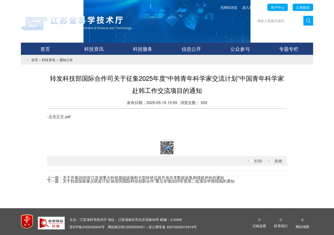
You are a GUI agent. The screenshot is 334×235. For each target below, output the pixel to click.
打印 (258, 161)
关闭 (278, 161)
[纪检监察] (259, 219)
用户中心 (277, 7)
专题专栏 (289, 48)
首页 (45, 48)
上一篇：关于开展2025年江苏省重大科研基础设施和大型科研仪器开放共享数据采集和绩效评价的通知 (135, 177)
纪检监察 (259, 225)
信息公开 (191, 48)
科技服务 (142, 48)
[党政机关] (27, 221)
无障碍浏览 (228, 7)
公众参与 (240, 48)
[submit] (308, 21)
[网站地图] (302, 219)
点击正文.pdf (59, 116)
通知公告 (66, 59)
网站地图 (302, 226)
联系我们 (281, 225)
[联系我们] (280, 219)
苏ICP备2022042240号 (87, 226)
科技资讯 (94, 48)
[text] (279, 21)
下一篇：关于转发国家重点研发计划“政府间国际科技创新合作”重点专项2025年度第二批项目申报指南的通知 (140, 181)
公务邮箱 (303, 7)
